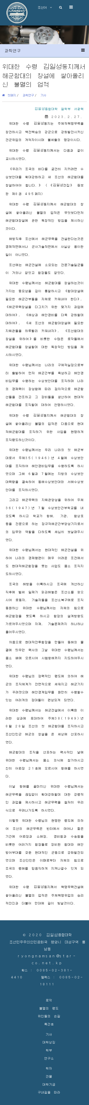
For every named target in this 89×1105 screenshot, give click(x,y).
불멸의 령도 (49, 1008)
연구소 (49, 1058)
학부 (49, 1050)
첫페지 (10, 95)
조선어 (44, 7)
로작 (49, 1000)
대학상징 (48, 1042)
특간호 (49, 1024)
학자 (49, 1068)
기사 (43, 95)
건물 (49, 1076)
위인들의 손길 (49, 1016)
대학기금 (48, 1084)
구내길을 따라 (49, 1092)
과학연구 (28, 95)
